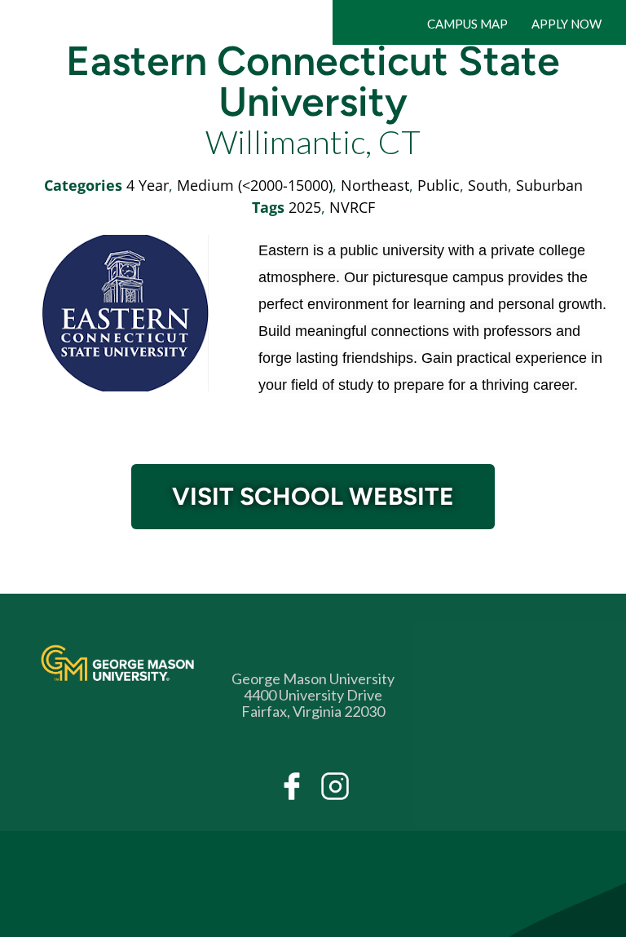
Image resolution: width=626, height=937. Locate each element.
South (488, 185)
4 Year (147, 185)
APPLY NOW (566, 23)
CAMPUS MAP (467, 23)
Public (438, 185)
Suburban (549, 185)
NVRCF (352, 207)
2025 (305, 207)
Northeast (375, 185)
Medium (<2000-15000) (255, 185)
